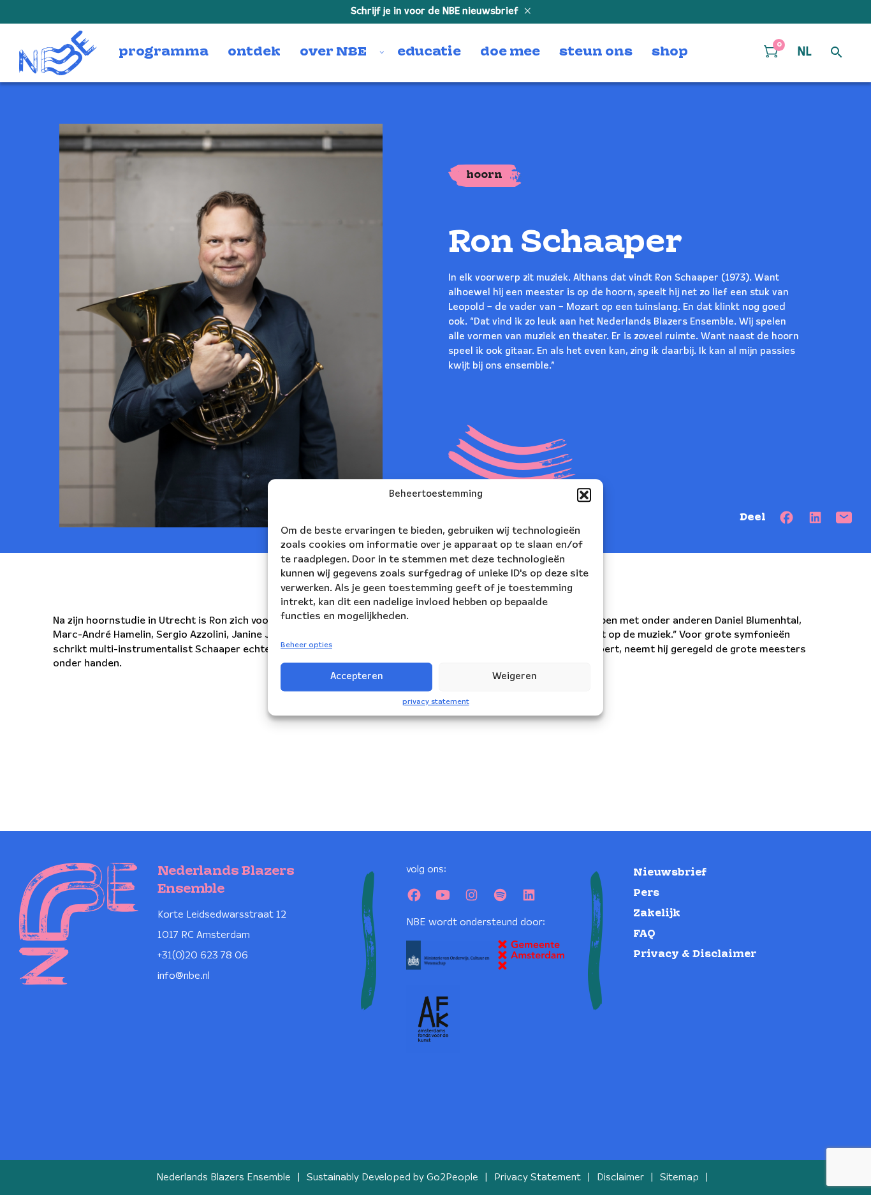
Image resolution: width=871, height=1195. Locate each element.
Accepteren (356, 676)
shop (670, 52)
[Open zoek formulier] (836, 53)
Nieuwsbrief (669, 872)
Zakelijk (656, 913)
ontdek (254, 52)
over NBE (333, 52)
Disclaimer (620, 1177)
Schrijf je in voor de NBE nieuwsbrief (436, 11)
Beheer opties (306, 645)
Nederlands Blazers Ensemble (223, 1177)
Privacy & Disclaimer (694, 954)
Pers (646, 893)
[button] (584, 494)
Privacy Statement (537, 1177)
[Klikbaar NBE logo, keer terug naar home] (58, 53)
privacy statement (435, 701)
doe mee (510, 52)
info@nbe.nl (183, 976)
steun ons (596, 52)
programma (164, 52)
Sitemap (679, 1177)
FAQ (644, 934)
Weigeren (514, 676)
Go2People (452, 1177)
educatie (429, 52)
